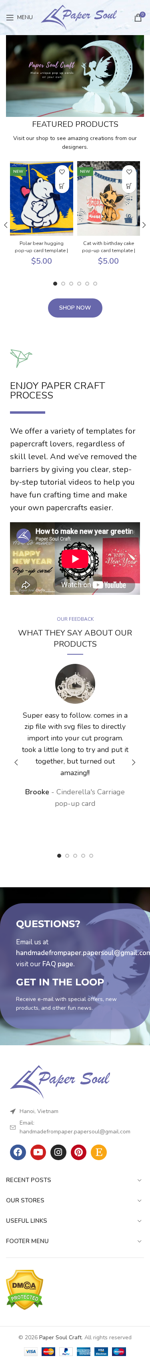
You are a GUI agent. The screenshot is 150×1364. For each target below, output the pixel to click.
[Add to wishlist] (62, 172)
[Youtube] (38, 1153)
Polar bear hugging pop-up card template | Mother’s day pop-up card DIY (41, 254)
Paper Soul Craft (60, 1337)
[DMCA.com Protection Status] (24, 1289)
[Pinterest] (79, 1153)
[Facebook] (18, 1153)
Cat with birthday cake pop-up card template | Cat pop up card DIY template (108, 254)
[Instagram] (58, 1153)
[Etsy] (99, 1153)
